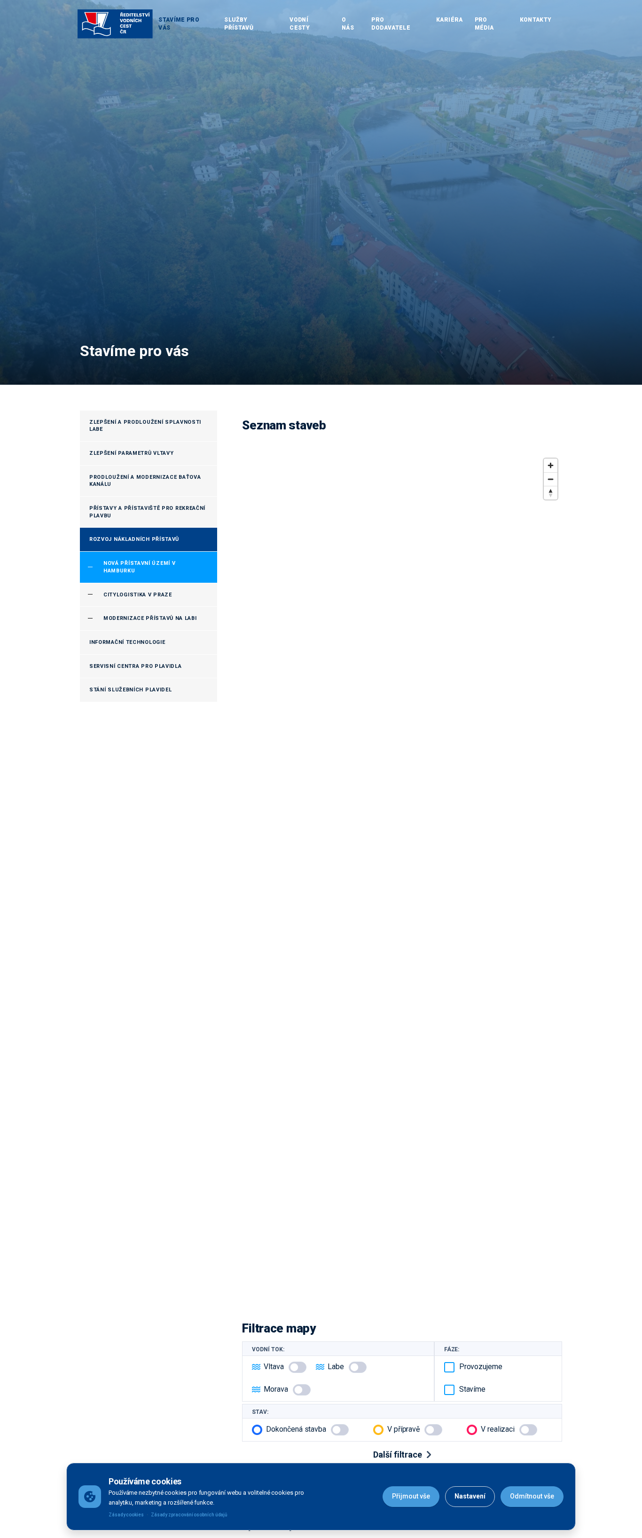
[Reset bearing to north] (550, 492)
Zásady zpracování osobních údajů (189, 1514)
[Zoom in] (550, 465)
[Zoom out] (550, 479)
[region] (402, 877)
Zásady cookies (126, 1514)
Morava (276, 1389)
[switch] (297, 1367)
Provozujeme (480, 1366)
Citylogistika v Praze (137, 595)
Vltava (274, 1366)
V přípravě (403, 1429)
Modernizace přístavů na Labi (150, 618)
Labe (336, 1366)
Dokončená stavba (296, 1429)
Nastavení (469, 1496)
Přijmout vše (411, 1496)
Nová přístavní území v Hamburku (139, 567)
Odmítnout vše (532, 1496)
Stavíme (472, 1389)
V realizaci (498, 1429)
